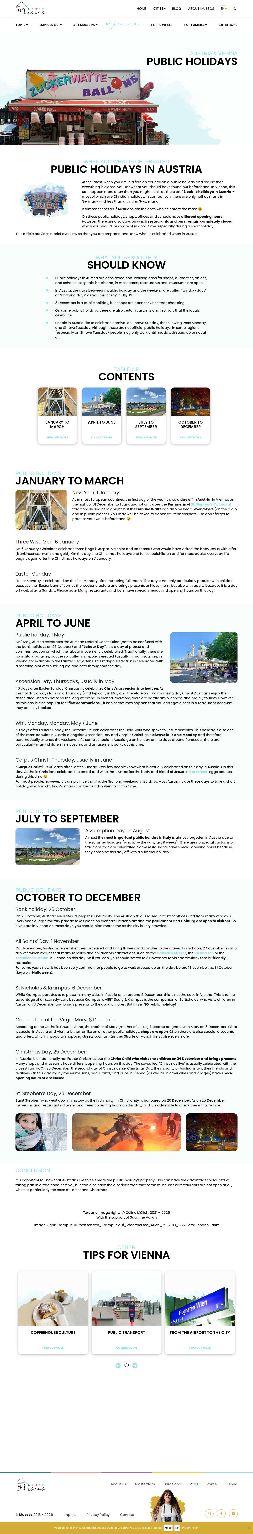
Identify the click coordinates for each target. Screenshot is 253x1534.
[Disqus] (126, 1425)
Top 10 (20, 25)
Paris (194, 1484)
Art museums (84, 25)
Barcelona (172, 1484)
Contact (127, 1515)
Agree (168, 1528)
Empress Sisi (49, 25)
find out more (57, 437)
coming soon (126, 1347)
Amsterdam (145, 1484)
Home (141, 9)
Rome (212, 1484)
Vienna (124, 24)
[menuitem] (223, 9)
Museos (26, 1515)
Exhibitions (228, 25)
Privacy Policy (98, 1515)
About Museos (201, 9)
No (177, 1528)
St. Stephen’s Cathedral (211, 504)
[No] (248, 1528)
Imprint (70, 1515)
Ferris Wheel (161, 25)
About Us (118, 1484)
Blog (176, 9)
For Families (194, 25)
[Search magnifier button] (234, 9)
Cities (158, 8)
